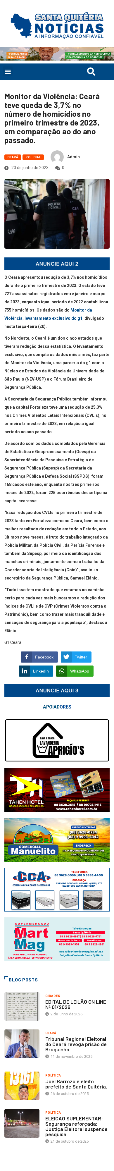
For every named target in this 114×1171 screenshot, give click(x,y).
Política (53, 1075)
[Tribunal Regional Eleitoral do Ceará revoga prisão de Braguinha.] (21, 1043)
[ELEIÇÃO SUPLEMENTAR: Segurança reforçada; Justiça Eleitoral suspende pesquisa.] (21, 1123)
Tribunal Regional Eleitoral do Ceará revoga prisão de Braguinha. (76, 1044)
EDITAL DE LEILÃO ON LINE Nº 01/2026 (75, 1004)
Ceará (12, 157)
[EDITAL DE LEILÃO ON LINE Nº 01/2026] (21, 1006)
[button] (8, 71)
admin (73, 156)
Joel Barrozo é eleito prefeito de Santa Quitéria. (76, 1084)
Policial (33, 157)
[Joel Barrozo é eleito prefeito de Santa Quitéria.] (21, 1086)
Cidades (52, 996)
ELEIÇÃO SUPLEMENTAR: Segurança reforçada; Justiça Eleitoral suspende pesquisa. (76, 1126)
